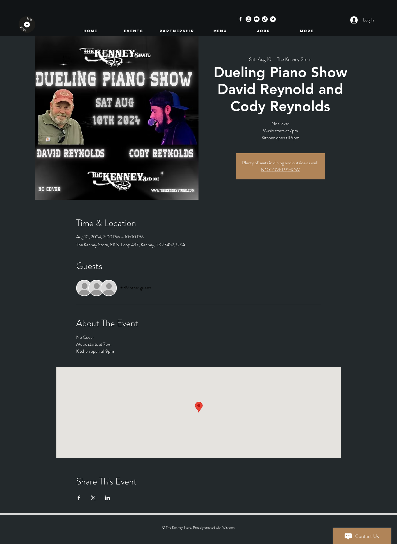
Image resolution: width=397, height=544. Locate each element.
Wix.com (228, 527)
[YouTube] (257, 19)
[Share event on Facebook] (79, 498)
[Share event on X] (93, 498)
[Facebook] (240, 19)
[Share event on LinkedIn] (107, 498)
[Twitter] (273, 19)
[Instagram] (248, 19)
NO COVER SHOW (280, 169)
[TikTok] (265, 19)
